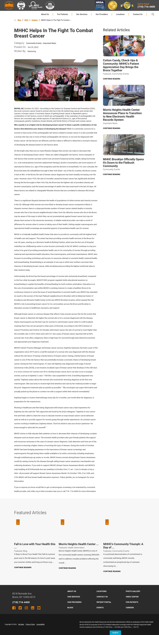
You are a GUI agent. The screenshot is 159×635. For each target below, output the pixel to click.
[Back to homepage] (15, 20)
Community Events (34, 43)
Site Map (21, 624)
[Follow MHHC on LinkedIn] (32, 608)
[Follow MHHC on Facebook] (13, 608)
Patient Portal (104, 602)
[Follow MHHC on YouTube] (38, 608)
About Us (45, 14)
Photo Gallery (133, 591)
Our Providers (102, 14)
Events (100, 607)
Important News (49, 43)
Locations (120, 14)
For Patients (62, 14)
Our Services (81, 14)
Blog (19, 20)
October (35, 20)
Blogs (70, 607)
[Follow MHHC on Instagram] (26, 608)
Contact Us (137, 14)
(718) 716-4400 (146, 6)
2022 (26, 20)
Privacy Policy (30, 624)
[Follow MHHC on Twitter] (20, 608)
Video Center (132, 597)
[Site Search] (153, 14)
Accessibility (40, 624)
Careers (130, 607)
